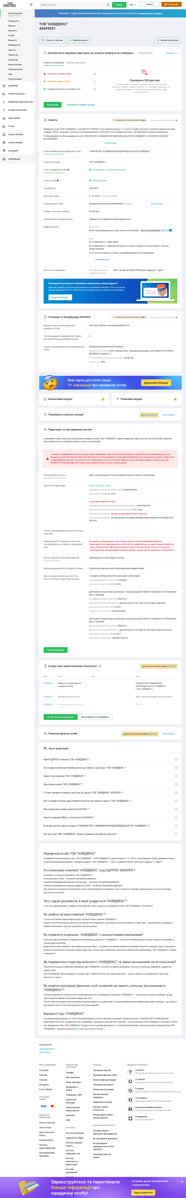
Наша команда (73, 1082)
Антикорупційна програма (47, 1154)
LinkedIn (43, 1075)
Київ (78, 1029)
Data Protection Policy (46, 1134)
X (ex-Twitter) (45, 1089)
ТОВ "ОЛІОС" (45, 1052)
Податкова (13, 60)
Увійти (149, 4)
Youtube (43, 1080)
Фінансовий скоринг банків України (103, 1116)
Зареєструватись (60, 297)
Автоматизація (15, 79)
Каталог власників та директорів (72, 1161)
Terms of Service (47, 1123)
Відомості (12, 40)
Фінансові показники (103, 1089)
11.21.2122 (48, 697)
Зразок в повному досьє (62, 717)
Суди (11, 50)
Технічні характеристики (47, 1146)
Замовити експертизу (170, 40)
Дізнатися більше (156, 383)
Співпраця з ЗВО (74, 1095)
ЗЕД (10, 74)
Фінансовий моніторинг (104, 1080)
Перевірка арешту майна (102, 1155)
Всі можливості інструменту (95, 717)
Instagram (44, 1084)
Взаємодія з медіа (72, 1088)
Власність (12, 30)
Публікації (13, 45)
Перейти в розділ (55, 650)
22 (110, 354)
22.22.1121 (48, 683)
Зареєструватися (143, 1192)
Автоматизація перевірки (100, 1095)
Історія (11, 35)
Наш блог (70, 1115)
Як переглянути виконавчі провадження (105, 1132)
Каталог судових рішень (74, 1144)
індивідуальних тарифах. (150, 13)
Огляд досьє (13, 21)
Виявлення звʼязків (102, 1102)
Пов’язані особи (15, 69)
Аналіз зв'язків (14, 65)
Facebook (43, 1070)
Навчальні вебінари (71, 1101)
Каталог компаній (75, 1133)
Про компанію (73, 1077)
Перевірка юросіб (102, 1070)
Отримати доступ (150, 415)
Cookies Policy (46, 1140)
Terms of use (45, 1127)
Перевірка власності (103, 1084)
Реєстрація (172, 4)
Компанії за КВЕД (74, 1138)
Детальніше (156, 204)
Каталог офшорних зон (73, 1152)
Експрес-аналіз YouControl (100, 1108)
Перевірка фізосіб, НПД (105, 1075)
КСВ (68, 1120)
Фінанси (11, 26)
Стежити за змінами (54, 40)
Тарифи (69, 1072)
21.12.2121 (48, 704)
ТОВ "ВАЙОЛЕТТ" (47, 1049)
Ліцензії (12, 55)
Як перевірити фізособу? (105, 1138)
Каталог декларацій (71, 1170)
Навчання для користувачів (73, 1109)
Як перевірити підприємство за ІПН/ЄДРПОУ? (104, 1146)
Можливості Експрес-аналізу (81, 105)
